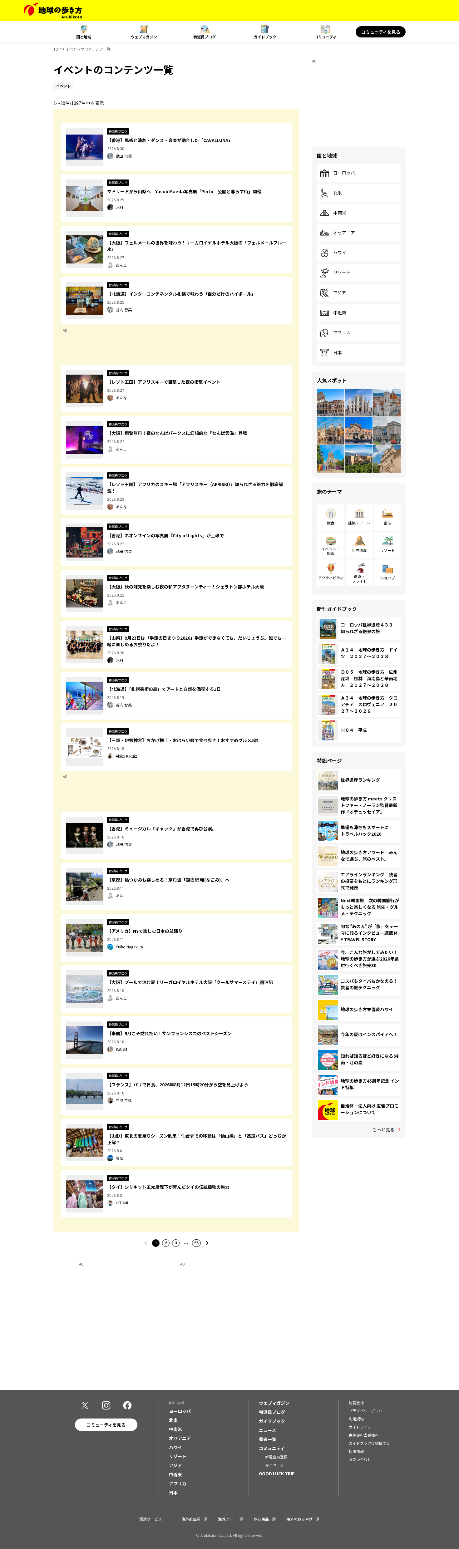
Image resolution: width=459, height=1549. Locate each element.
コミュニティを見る (380, 32)
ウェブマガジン (144, 36)
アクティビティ (330, 577)
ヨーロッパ (344, 172)
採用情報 (356, 1451)
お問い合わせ (360, 1459)
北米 (337, 192)
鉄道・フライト (359, 578)
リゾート (342, 272)
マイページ (274, 1465)
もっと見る (383, 1129)
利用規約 (356, 1418)
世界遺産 (359, 550)
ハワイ (339, 252)
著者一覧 (267, 1439)
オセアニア (344, 232)
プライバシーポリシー (367, 1410)
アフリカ (342, 332)
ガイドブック (265, 36)
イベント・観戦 (330, 551)
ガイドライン (360, 1426)
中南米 (339, 212)
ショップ (387, 577)
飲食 (330, 522)
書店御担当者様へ (364, 1435)
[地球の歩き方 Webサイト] (53, 10)
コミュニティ (325, 36)
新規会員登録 (276, 1456)
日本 (337, 352)
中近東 (339, 312)
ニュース (267, 1430)
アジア (339, 292)
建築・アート (359, 522)
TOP (57, 49)
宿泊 (387, 522)
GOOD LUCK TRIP (277, 1473)
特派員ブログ (204, 36)
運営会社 (356, 1402)
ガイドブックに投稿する (369, 1443)
